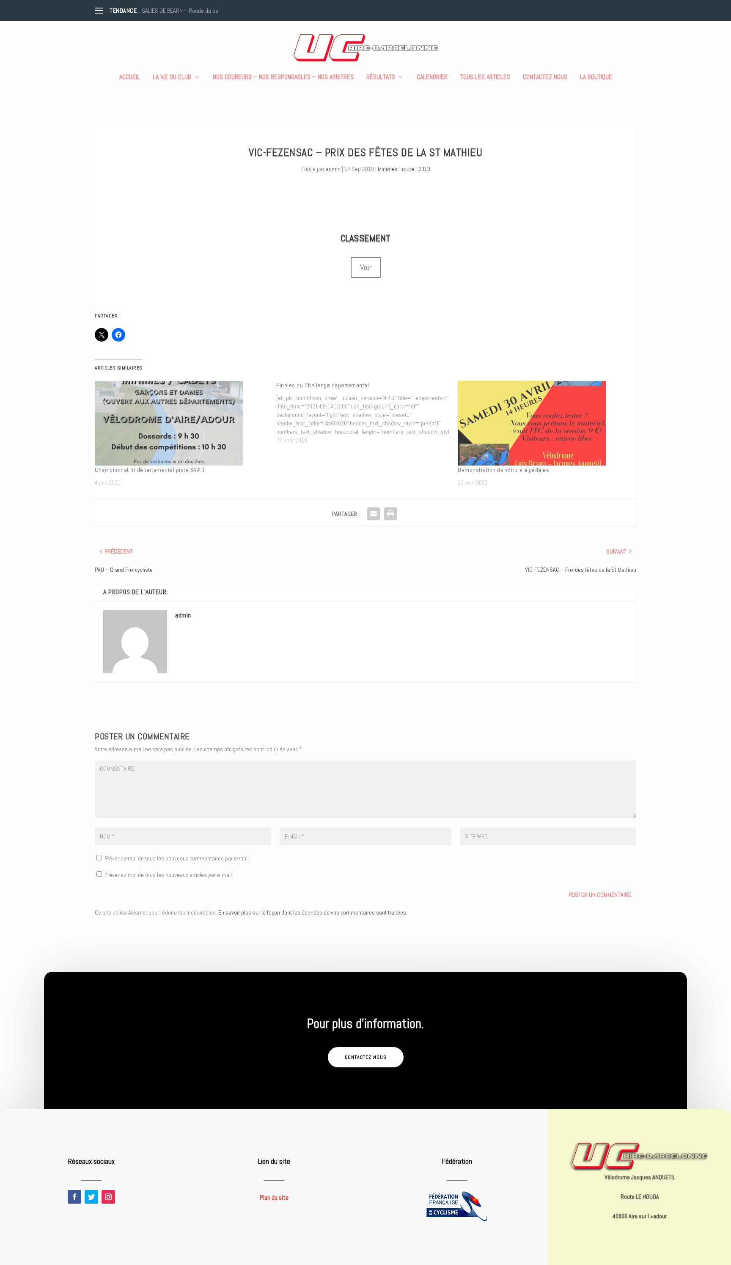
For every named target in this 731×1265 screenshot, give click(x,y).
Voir (365, 267)
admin (333, 169)
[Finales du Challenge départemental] (367, 412)
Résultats (380, 77)
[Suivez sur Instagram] (108, 1197)
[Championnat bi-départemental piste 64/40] (181, 423)
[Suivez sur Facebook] (74, 1197)
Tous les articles (485, 77)
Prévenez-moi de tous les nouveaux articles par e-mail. (168, 875)
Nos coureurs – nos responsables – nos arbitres (283, 77)
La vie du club (172, 77)
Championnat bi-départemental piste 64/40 (149, 470)
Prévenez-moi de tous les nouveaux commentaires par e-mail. (177, 858)
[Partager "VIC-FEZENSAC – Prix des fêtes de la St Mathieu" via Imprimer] (390, 513)
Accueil (129, 77)
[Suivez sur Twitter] (91, 1197)
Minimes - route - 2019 (404, 169)
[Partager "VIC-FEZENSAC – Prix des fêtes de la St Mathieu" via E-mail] (373, 513)
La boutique (596, 77)
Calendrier (432, 77)
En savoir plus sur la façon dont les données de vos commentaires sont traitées (312, 912)
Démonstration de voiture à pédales (503, 470)
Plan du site (274, 1197)
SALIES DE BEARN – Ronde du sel (181, 10)
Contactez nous (545, 77)
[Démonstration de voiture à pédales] (544, 423)
